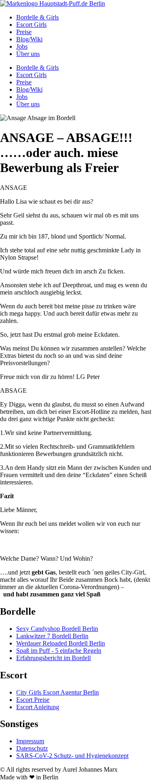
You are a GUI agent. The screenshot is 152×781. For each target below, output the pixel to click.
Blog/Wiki (29, 39)
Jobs (22, 46)
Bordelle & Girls (37, 17)
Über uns (28, 53)
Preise (24, 31)
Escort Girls (31, 24)
